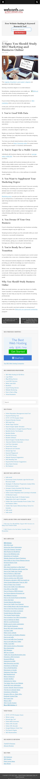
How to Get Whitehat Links (11, 554)
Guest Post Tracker (11, 446)
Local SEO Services (11, 381)
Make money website (10, 632)
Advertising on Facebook (11, 556)
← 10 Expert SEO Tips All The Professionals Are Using (10, 321)
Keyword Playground (12, 453)
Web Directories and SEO (11, 663)
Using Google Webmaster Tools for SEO (15, 582)
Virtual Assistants (11, 394)
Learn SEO (7, 565)
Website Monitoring (11, 390)
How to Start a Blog (11, 392)
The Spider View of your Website (13, 683)
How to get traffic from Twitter (12, 641)
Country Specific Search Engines (13, 687)
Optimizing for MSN (9, 661)
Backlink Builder (10, 433)
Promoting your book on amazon (13, 611)
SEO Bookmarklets (11, 732)
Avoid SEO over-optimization (12, 685)
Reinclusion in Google (10, 670)
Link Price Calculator (12, 444)
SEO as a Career (9, 652)
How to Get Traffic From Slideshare (14, 586)
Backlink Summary (11, 435)
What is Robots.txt (9, 676)
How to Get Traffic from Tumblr (13, 571)
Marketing (5, 41)
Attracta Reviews (9, 746)
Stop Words (7, 763)
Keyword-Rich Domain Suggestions (16, 461)
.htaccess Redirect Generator (14, 442)
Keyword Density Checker (13, 420)
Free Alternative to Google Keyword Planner (19, 429)
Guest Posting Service (12, 388)
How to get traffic (9, 637)
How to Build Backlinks (10, 668)
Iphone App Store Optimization (13, 547)
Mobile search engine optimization (14, 624)
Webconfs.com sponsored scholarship (26, 309)
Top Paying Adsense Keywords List (14, 593)
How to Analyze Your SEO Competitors (15, 617)
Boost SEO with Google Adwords (13, 628)
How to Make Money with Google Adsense (16, 606)
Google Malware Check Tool (14, 728)
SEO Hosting (7, 759)
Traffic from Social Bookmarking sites (15, 654)
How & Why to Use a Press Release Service (17, 560)
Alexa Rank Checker (12, 464)
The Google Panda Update (12, 615)
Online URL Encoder (12, 723)
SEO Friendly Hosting (10, 703)
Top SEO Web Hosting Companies (14, 363)
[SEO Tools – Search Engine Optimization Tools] (13, 9)
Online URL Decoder (12, 726)
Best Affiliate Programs (10, 595)
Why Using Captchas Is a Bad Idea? (14, 567)
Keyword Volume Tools (10, 562)
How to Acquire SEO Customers (13, 575)
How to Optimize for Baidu (11, 619)
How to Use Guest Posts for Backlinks (15, 597)
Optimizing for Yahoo (10, 681)
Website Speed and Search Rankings (15, 558)
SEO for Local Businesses (11, 621)
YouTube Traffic (8, 630)
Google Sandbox (9, 678)
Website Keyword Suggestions (15, 457)
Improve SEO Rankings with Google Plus (16, 569)
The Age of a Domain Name (12, 689)
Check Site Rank (9, 600)
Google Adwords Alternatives (12, 602)
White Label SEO (11, 383)
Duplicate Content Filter (11, 696)
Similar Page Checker (12, 424)
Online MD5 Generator (12, 721)
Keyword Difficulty (9, 659)
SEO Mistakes (8, 650)
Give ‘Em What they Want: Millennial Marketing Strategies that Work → (30, 321)
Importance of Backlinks (11, 692)
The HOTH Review (11, 455)
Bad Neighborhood (9, 674)
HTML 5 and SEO (9, 643)
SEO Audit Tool (10, 422)
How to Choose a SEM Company (13, 591)
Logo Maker (9, 377)
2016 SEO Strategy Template (12, 549)
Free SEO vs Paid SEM (10, 589)
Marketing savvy (6, 196)
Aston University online (20, 143)
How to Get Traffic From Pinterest (14, 604)
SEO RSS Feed (8, 545)
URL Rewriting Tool (11, 459)
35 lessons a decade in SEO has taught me (16, 580)
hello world (9, 477)
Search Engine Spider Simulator (15, 426)
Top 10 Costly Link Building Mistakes (14, 635)
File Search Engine (11, 730)
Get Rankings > (20, 32)
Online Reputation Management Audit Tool (18, 413)
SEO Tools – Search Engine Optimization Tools (24, 775)
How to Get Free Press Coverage (13, 608)
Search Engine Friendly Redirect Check (17, 440)
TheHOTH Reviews (9, 743)
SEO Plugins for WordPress (12, 551)
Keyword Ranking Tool (12, 415)
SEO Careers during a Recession (13, 646)
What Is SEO (7, 700)
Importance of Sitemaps (11, 665)
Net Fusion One (8, 698)
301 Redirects (8, 757)
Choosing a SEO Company (12, 657)
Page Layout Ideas (9, 761)
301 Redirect (9, 466)
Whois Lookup (10, 717)
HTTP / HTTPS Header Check (14, 418)
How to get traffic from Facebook (13, 639)
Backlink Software (11, 437)
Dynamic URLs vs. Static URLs (13, 694)
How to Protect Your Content (12, 584)
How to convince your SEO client (13, 578)
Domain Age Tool (11, 451)
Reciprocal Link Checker (13, 448)
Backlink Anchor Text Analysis (14, 431)
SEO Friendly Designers (11, 626)
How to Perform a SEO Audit (12, 573)
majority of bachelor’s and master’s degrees (18, 82)
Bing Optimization (9, 648)
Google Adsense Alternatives (12, 613)
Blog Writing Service (11, 379)
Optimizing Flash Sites (10, 672)
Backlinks (8, 385)
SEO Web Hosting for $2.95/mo (15, 374)
